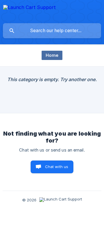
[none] (29, 11)
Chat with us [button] (56, 166)
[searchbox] (52, 30)
